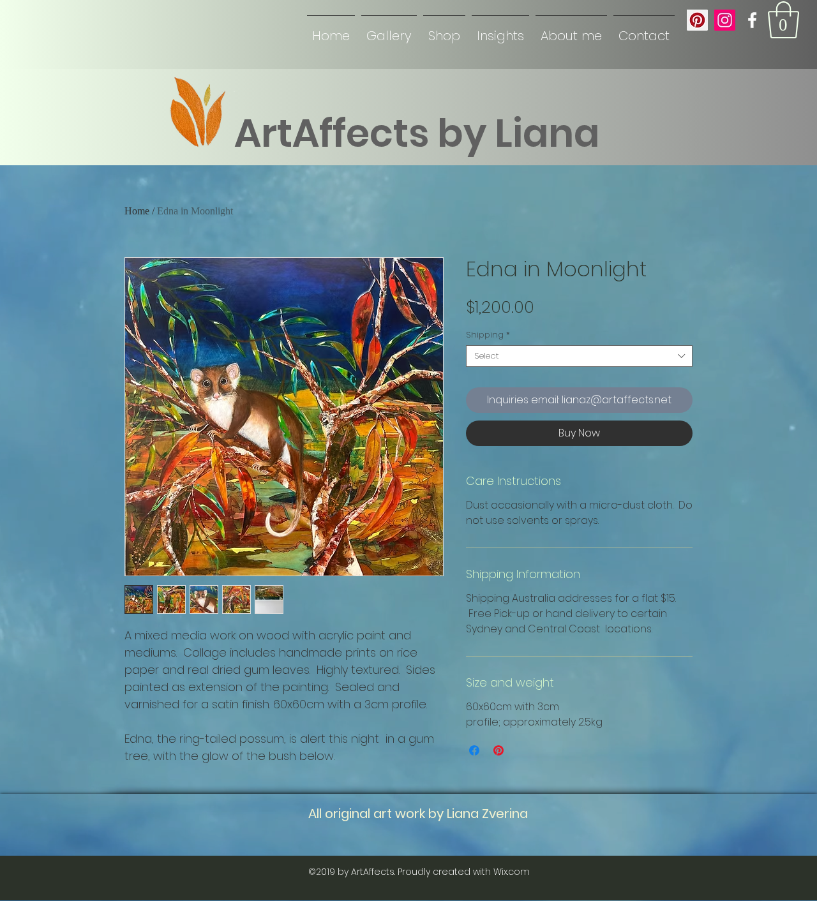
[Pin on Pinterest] (498, 750)
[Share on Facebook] (474, 750)
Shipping (488, 335)
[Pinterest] (697, 20)
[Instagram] (724, 20)
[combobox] (579, 356)
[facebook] (752, 20)
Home (136, 210)
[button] (783, 19)
